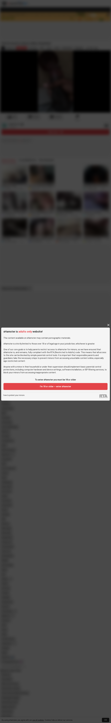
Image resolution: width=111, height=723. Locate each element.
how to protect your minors (14, 395)
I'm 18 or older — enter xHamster (55, 386)
